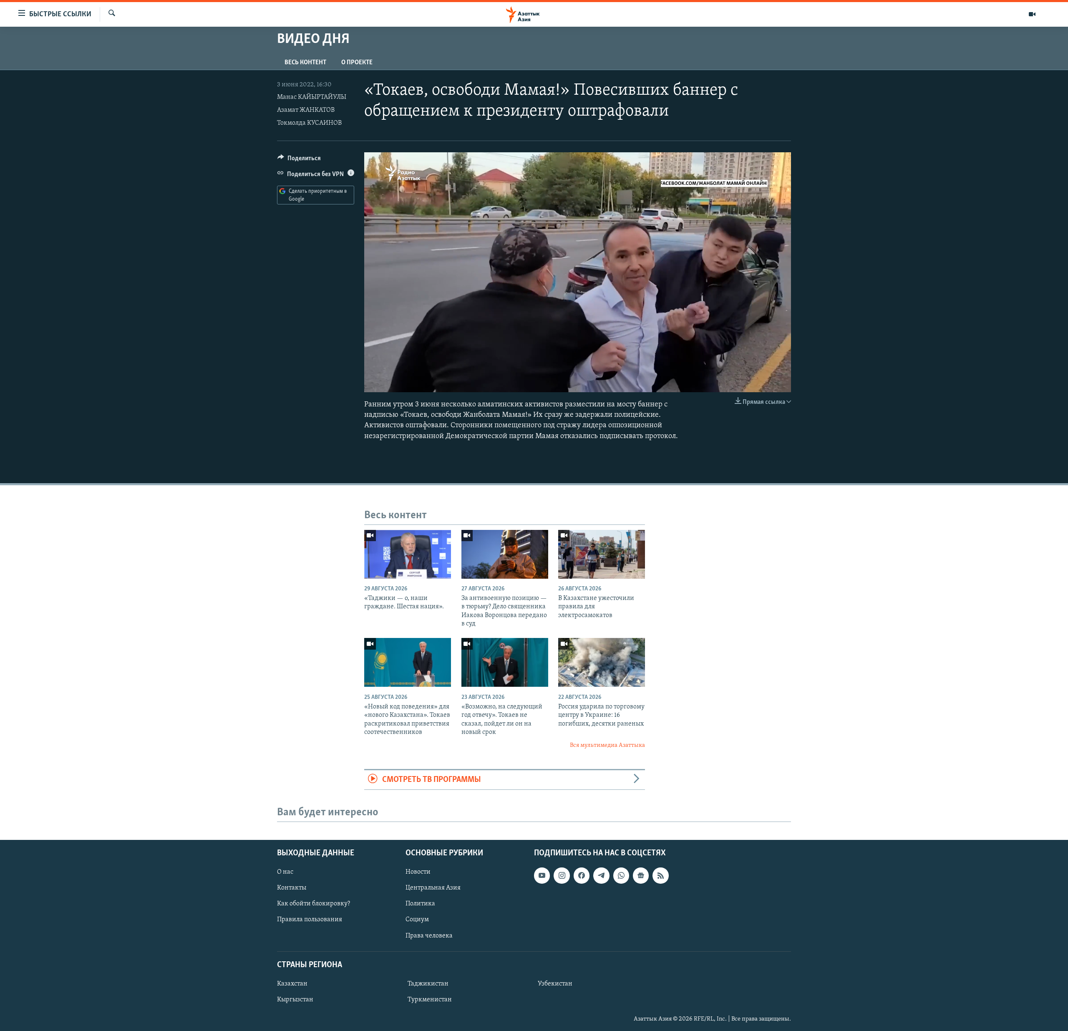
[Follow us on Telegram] (601, 875)
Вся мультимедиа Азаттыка (607, 745)
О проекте (357, 62)
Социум (417, 919)
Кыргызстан (295, 999)
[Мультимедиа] (1032, 14)
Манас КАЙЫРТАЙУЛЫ (311, 97)
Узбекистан (555, 984)
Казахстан (292, 984)
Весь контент (305, 62)
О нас (285, 872)
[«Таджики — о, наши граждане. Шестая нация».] (407, 554)
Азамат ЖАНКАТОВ (306, 110)
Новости (418, 872)
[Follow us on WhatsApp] (621, 875)
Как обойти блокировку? (313, 903)
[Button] (299, 160)
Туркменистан (430, 999)
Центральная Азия (433, 888)
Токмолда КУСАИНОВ (309, 123)
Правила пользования (309, 919)
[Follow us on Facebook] (581, 875)
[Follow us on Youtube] (542, 875)
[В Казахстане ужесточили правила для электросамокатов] (601, 554)
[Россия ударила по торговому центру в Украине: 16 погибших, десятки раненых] (601, 662)
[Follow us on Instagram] (561, 875)
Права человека (429, 936)
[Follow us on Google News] (641, 875)
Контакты (291, 888)
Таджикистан (428, 984)
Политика (420, 903)
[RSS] (660, 875)
